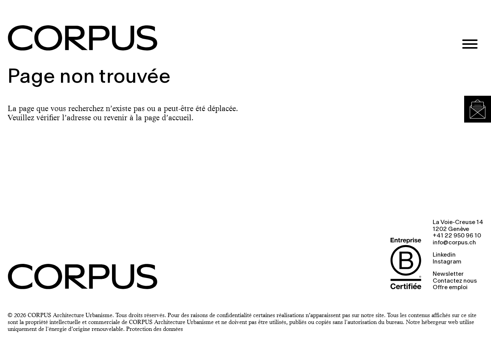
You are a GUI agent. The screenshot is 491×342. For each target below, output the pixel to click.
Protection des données (154, 329)
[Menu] (469, 45)
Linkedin (444, 255)
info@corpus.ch (454, 243)
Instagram (447, 262)
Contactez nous (455, 281)
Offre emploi (450, 288)
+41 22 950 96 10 (457, 236)
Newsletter (448, 274)
